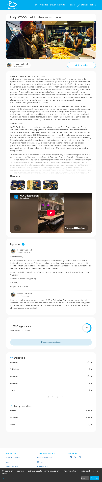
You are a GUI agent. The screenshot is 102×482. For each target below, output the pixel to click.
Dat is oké (95, 478)
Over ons (10, 462)
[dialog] (51, 475)
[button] (62, 5)
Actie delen (83, 65)
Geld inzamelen (13, 457)
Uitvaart (40, 462)
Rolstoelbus (42, 467)
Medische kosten (44, 457)
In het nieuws (12, 467)
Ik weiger (85, 478)
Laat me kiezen (8, 478)
